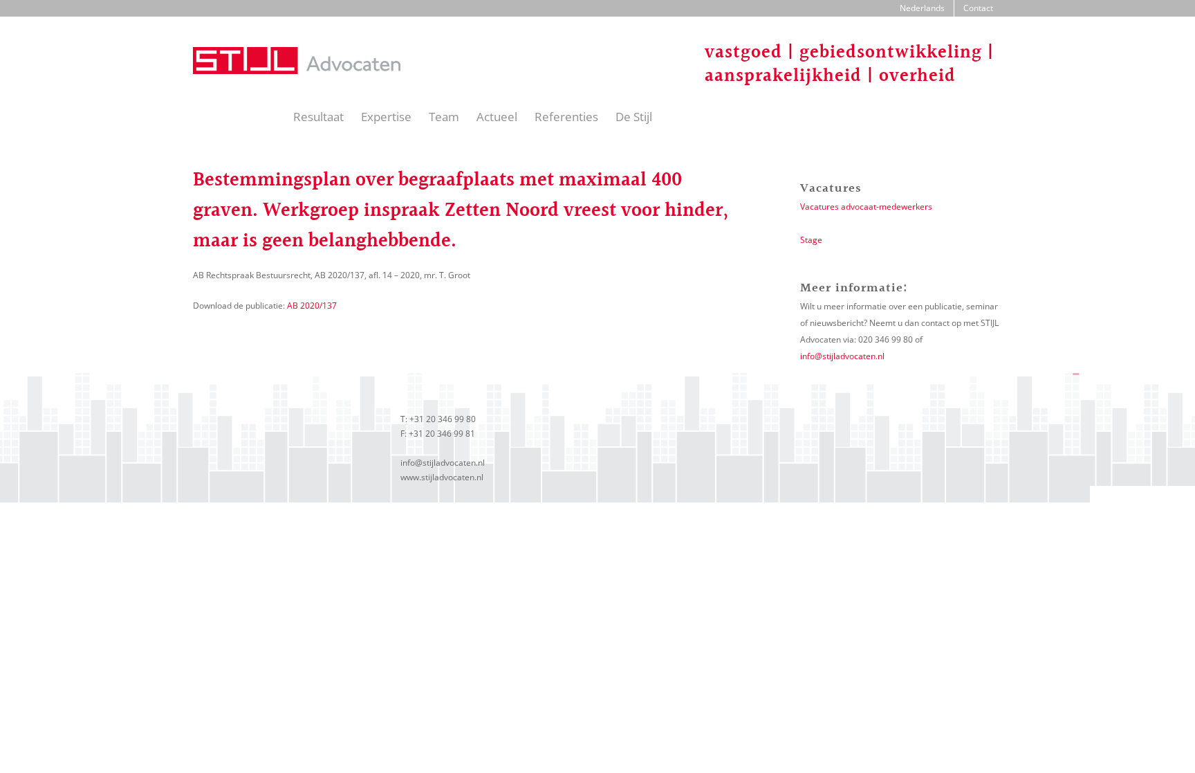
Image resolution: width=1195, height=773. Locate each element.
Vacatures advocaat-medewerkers (866, 206)
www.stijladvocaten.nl (441, 477)
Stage (811, 240)
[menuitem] (922, 8)
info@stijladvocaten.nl (842, 356)
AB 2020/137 (312, 305)
